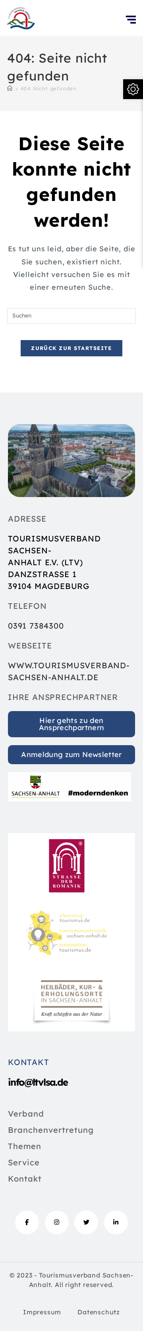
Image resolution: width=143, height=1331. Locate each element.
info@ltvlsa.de (38, 1082)
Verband (26, 1114)
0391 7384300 (36, 626)
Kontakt (25, 1179)
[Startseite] (10, 88)
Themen (24, 1146)
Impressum (42, 1312)
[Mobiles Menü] (131, 28)
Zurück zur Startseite (71, 348)
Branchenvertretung (51, 1130)
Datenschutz (98, 1312)
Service (24, 1163)
